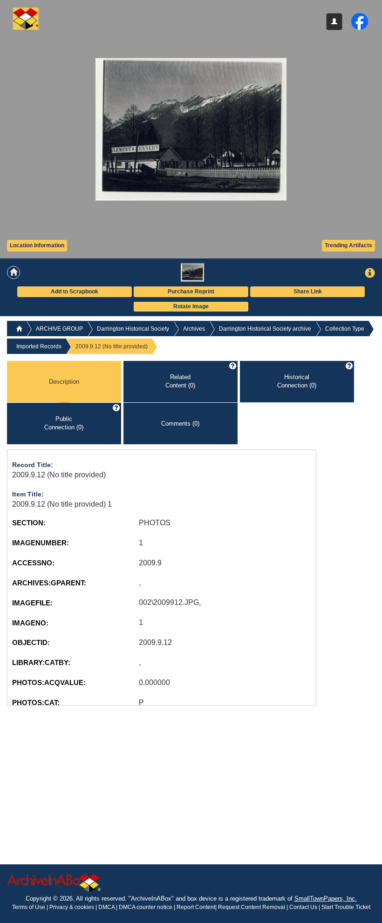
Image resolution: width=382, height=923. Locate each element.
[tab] (64, 382)
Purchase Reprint (191, 291)
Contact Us (303, 907)
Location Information (37, 245)
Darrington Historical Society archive (265, 329)
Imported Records (38, 346)
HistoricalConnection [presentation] (296, 381)
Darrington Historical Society (133, 329)
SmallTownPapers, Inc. (325, 898)
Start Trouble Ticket (345, 907)
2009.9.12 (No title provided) (59, 475)
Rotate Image (191, 306)
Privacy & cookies (72, 907)
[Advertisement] (77, 771)
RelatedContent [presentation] (180, 381)
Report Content (196, 907)
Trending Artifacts (348, 245)
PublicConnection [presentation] (63, 423)
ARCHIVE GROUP (59, 329)
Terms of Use (29, 907)
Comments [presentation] (180, 423)
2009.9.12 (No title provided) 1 (62, 504)
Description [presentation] (64, 381)
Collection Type (344, 329)
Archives (194, 329)
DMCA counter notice (146, 907)
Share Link (307, 291)
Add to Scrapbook (74, 291)
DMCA (106, 907)
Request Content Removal (251, 907)
